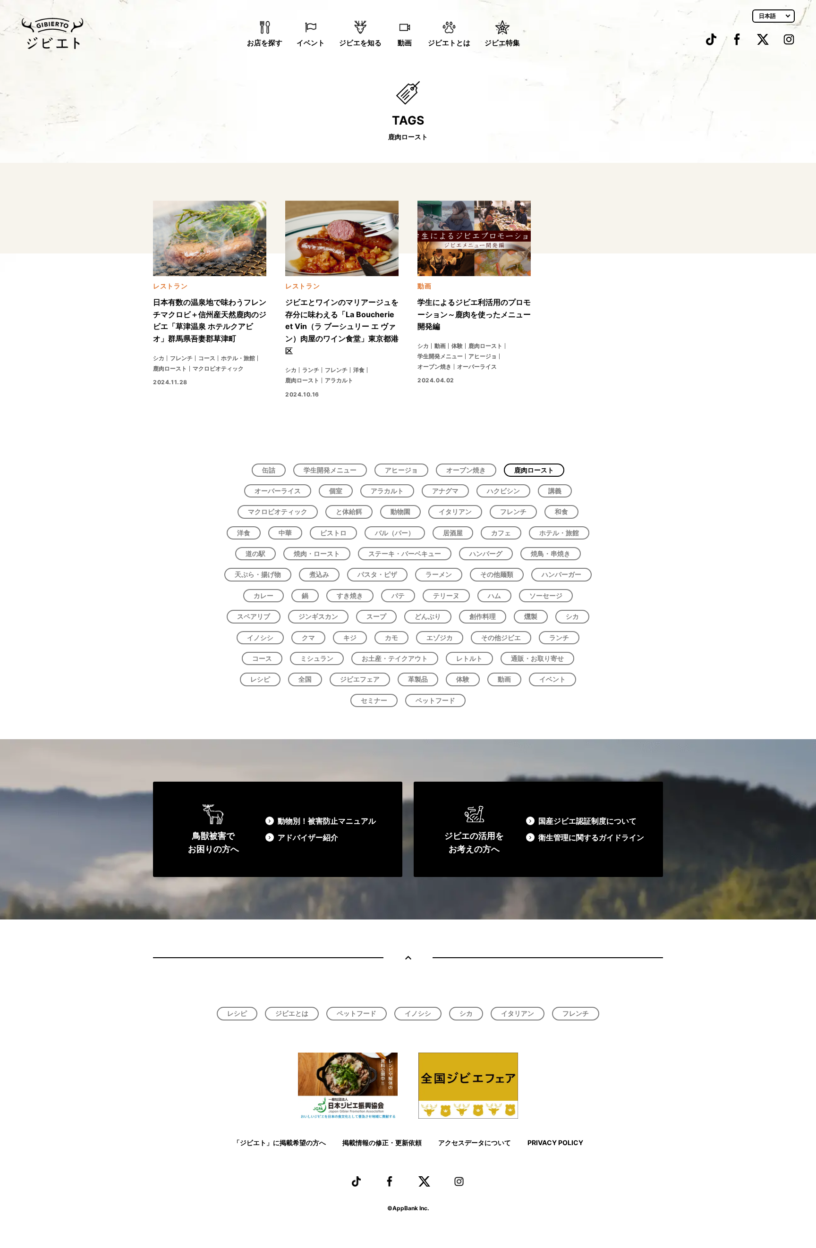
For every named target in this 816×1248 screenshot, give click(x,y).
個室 (335, 491)
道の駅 (255, 553)
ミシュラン (316, 658)
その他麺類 (496, 574)
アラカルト (387, 491)
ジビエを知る (360, 42)
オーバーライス (278, 491)
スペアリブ (253, 616)
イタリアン (455, 511)
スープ (376, 616)
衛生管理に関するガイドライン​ (591, 837)
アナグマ (445, 491)
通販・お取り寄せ (537, 658)
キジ (350, 637)
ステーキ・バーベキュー (404, 553)
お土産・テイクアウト (395, 658)
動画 (405, 42)
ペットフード (435, 700)
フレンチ (513, 511)
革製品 (418, 679)
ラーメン (438, 574)
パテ (398, 595)
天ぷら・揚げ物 (258, 574)
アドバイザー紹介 (308, 837)
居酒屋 (453, 533)
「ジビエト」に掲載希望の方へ (279, 1142)
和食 (561, 511)
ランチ (559, 637)
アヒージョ (401, 470)
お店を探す (264, 42)
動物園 (400, 511)
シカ (572, 616)
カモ (391, 637)
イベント (311, 42)
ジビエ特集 (502, 42)
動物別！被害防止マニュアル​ (327, 821)
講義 (554, 491)
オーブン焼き (466, 470)
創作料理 (482, 616)
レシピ (260, 679)
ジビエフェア (360, 679)
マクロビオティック (277, 511)
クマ (308, 637)
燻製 (530, 616)
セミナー (374, 700)
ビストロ (333, 533)
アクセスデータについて (474, 1142)
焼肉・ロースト (317, 553)
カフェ (501, 533)
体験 (462, 679)
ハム (494, 595)
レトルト (469, 658)
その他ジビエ (501, 637)
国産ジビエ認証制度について (587, 821)
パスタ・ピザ (377, 574)
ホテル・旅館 (559, 533)
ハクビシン (503, 491)
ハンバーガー (561, 574)
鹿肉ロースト (534, 470)
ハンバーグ (485, 553)
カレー (263, 595)
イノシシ (260, 637)
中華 (285, 533)
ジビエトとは (449, 42)
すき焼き (350, 595)
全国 (305, 679)
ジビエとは (291, 1013)
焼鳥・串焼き (550, 553)
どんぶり (428, 616)
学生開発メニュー (330, 470)
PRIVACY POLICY (555, 1142)
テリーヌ (446, 595)
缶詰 (268, 470)
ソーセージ (545, 595)
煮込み (319, 574)
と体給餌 (349, 511)
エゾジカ (439, 637)
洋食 (243, 533)
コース (262, 658)
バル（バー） (395, 533)
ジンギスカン (318, 616)
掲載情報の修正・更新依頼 (382, 1142)
